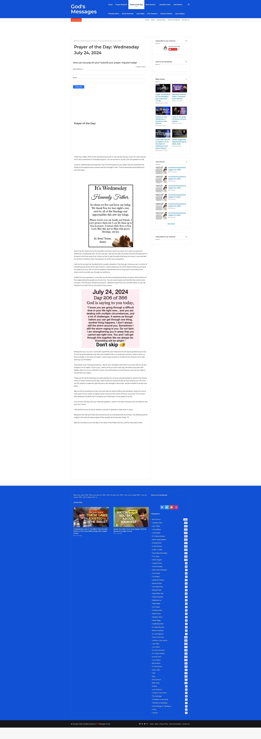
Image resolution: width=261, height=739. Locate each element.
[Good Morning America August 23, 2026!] (161, 179)
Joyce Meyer (180, 14)
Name (75, 77)
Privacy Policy (161, 20)
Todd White (156, 603)
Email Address (78, 69)
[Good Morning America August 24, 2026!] (161, 170)
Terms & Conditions (174, 20)
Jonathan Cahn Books (159, 693)
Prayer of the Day (136, 5)
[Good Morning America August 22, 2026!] (161, 188)
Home (110, 5)
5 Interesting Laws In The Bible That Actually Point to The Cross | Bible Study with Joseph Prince (90, 531)
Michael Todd (156, 590)
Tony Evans (156, 573)
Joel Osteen (177, 5)
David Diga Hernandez (159, 553)
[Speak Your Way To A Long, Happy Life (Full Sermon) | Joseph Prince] (131, 517)
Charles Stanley (166, 14)
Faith (153, 673)
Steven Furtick (157, 583)
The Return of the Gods (160, 699)
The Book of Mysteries (159, 703)
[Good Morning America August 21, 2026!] (161, 197)
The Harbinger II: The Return (161, 706)
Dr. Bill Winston (157, 546)
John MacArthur (157, 587)
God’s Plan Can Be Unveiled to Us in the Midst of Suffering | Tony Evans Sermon (162, 144)
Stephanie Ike (156, 600)
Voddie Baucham (158, 624)
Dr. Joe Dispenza (158, 634)
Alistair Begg (156, 620)
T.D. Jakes (155, 556)
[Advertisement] (130, 28)
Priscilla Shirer (113, 14)
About (153, 20)
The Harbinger (157, 696)
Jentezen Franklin (158, 580)
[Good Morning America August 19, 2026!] (161, 216)
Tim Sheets (156, 576)
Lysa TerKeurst (157, 689)
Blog (153, 676)
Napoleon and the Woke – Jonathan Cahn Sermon (179, 96)
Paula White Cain (157, 593)
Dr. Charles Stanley (158, 536)
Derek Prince (156, 613)
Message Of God (104, 724)
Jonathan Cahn (164, 5)
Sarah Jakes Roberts (159, 539)
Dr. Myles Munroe (158, 627)
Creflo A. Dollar (157, 549)
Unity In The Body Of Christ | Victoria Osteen (179, 119)
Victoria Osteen (157, 566)
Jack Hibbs (140, 14)
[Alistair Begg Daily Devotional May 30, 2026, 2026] (179, 133)
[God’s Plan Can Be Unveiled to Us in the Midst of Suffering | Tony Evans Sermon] (163, 133)
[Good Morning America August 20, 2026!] (161, 207)
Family (154, 709)
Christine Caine (157, 610)
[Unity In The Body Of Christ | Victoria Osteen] (179, 111)
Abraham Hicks (157, 617)
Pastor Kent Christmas (159, 570)
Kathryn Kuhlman (157, 630)
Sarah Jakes (156, 670)
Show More (171, 224)
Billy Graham (156, 663)
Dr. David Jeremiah (158, 650)
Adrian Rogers (157, 560)
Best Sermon (150, 5)
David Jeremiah (127, 14)
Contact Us (185, 20)
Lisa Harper (156, 607)
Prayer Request (121, 5)
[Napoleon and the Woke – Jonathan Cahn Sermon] (179, 88)
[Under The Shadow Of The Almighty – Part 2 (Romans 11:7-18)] (163, 88)
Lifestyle (155, 713)
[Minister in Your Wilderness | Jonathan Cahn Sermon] (163, 111)
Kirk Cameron (152, 14)
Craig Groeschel (157, 597)
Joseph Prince (157, 563)
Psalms (154, 686)
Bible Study (156, 683)
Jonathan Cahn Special (159, 640)
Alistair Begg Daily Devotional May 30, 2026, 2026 (179, 142)
